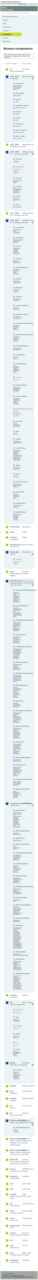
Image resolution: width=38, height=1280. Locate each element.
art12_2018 (14, 144)
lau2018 (13, 1194)
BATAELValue (19, 838)
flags (17, 1017)
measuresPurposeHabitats (19, 323)
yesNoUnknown (19, 512)
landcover (14, 1176)
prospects (19, 421)
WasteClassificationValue (19, 779)
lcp (11, 1203)
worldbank (14, 1260)
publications (15, 1225)
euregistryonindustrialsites (16, 803)
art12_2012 (14, 76)
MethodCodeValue (19, 685)
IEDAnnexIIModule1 (16, 1120)
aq (11, 69)
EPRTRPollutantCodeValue (19, 620)
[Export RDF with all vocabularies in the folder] (32, 79)
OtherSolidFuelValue (19, 726)
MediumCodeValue (19, 662)
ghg (11, 1091)
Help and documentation (10, 16)
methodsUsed (19, 355)
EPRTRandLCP (16, 581)
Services (5, 38)
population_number (19, 105)
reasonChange (19, 448)
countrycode (19, 83)
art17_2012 (14, 213)
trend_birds (19, 124)
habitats (18, 279)
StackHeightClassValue (19, 757)
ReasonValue (19, 742)
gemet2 (13, 1086)
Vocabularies (7, 34)
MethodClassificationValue (19, 673)
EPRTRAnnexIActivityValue (19, 886)
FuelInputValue (19, 634)
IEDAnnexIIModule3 (16, 1139)
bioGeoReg (19, 237)
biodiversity (14, 527)
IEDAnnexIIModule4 (16, 1150)
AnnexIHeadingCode (19, 1127)
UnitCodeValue (19, 765)
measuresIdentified (19, 305)
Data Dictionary (18, 13)
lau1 (11, 1184)
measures (19, 296)
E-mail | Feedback (8, 1273)
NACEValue (19, 925)
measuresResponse (19, 346)
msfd (12, 1211)
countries (19, 178)
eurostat (13, 995)
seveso (13, 1233)
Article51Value (19, 810)
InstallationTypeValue (19, 918)
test (11, 1240)
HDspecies (19, 287)
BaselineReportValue (19, 831)
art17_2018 (14, 220)
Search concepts (27, 63)
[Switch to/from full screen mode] (25, 5)
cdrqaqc (18, 246)
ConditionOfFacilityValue (19, 853)
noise (12, 1218)
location (18, 99)
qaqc (17, 431)
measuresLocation (19, 314)
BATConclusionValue (19, 844)
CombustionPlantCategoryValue (19, 590)
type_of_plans (19, 136)
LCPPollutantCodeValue (19, 646)
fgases (12, 1063)
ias (11, 1106)
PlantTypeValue (19, 952)
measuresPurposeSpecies (19, 334)
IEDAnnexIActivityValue (19, 905)
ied (11, 1113)
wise (12, 1253)
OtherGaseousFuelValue (19, 710)
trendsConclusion (19, 482)
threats (18, 465)
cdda (12, 532)
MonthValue (19, 701)
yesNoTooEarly (19, 503)
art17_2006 (14, 152)
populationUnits (19, 363)
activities (19, 159)
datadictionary (16, 545)
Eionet (10, 13)
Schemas (6, 31)
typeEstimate (19, 492)
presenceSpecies (19, 396)
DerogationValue (19, 876)
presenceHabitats (19, 385)
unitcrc (18, 1049)
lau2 (11, 1189)
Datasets (5, 20)
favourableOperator (19, 267)
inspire (13, 1169)
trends (18, 205)
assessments (19, 227)
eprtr (12, 571)
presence (19, 111)
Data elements (7, 27)
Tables (5, 23)
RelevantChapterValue (19, 973)
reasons (18, 196)
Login (22, 4)
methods (19, 186)
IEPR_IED (14, 1160)
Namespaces (7, 41)
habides (13, 1098)
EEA (11, 2)
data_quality (19, 93)
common (13, 537)
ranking (18, 439)
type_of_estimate (19, 130)
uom (12, 1245)
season (18, 118)
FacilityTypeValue (19, 897)
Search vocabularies (12, 63)
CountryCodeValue (19, 605)
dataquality (14, 552)
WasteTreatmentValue (19, 789)
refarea (18, 1034)
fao (11, 1002)
